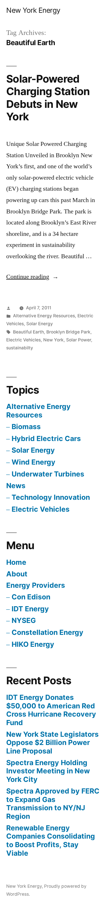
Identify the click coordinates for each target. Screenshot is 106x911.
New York (53, 340)
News (15, 485)
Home (16, 562)
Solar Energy (39, 323)
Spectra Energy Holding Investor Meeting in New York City (48, 771)
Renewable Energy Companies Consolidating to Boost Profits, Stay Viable (50, 840)
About (16, 574)
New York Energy (33, 10)
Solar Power (78, 340)
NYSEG (24, 620)
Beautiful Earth (28, 332)
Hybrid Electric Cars (46, 438)
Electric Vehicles (23, 340)
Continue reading (32, 277)
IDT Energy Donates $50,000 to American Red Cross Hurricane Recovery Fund (51, 710)
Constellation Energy (47, 632)
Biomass (26, 426)
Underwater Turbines (48, 474)
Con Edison (31, 597)
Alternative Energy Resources (44, 315)
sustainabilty (19, 347)
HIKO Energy (33, 644)
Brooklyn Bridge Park (68, 332)
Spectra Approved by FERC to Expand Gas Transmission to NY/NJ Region (52, 803)
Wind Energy (33, 462)
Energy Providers (35, 585)
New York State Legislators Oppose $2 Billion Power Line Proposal (52, 742)
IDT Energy (30, 608)
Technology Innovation (51, 497)
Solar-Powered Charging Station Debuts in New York (48, 97)
